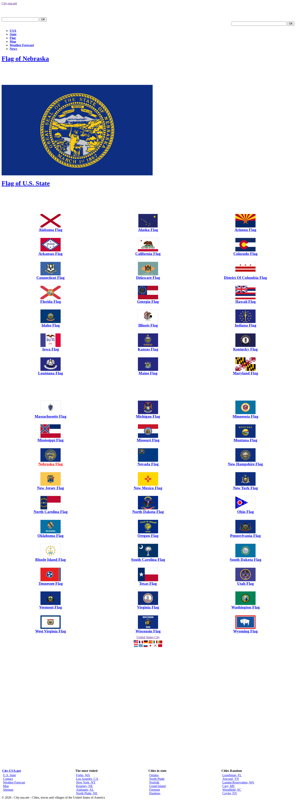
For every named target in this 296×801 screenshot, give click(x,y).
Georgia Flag (148, 301)
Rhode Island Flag (50, 559)
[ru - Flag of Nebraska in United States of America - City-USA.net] (146, 646)
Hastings (154, 793)
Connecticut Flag (50, 278)
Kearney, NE (84, 786)
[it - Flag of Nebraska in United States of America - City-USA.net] (155, 642)
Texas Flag (148, 583)
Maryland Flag (245, 373)
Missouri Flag (148, 440)
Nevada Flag (148, 464)
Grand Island (157, 786)
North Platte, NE (86, 793)
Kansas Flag (148, 349)
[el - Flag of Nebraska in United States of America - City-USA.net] (141, 646)
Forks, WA (83, 775)
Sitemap (8, 789)
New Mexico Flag (148, 488)
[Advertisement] (75, 76)
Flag (13, 38)
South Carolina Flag (148, 559)
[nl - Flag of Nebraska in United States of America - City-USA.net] (136, 646)
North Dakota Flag (148, 512)
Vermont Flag (50, 607)
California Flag (148, 254)
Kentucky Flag (245, 349)
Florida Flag (50, 301)
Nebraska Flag (50, 464)
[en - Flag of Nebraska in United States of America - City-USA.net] (136, 642)
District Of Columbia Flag (245, 278)
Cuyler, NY (229, 793)
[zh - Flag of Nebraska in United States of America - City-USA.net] (160, 646)
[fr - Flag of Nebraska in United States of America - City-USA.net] (141, 642)
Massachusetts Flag (50, 416)
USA (13, 30)
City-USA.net (11, 770)
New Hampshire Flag (245, 464)
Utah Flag (245, 583)
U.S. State (9, 775)
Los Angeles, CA (87, 778)
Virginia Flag (148, 607)
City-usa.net (9, 3)
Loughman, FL (232, 775)
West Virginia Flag (50, 631)
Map (13, 41)
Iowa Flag (50, 349)
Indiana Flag (245, 325)
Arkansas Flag (50, 254)
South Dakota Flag (245, 559)
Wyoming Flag (245, 631)
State (13, 34)
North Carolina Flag (51, 512)
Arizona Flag (245, 230)
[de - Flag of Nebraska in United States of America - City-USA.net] (146, 642)
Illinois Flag (148, 325)
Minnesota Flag (245, 416)
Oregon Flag (148, 536)
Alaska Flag (148, 230)
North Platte (157, 778)
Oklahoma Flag (50, 536)
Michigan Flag (148, 416)
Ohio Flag (245, 512)
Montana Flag (245, 440)
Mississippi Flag (50, 440)
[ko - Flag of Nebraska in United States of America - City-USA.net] (155, 646)
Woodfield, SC (231, 789)
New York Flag (245, 488)
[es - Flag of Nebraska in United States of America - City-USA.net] (151, 642)
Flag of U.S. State (26, 183)
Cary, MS (228, 786)
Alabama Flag (50, 230)
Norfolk (154, 782)
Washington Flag (245, 607)
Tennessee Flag (50, 583)
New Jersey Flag (50, 488)
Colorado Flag (245, 254)
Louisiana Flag (50, 373)
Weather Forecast (22, 45)
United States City (148, 637)
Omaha (153, 775)
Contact (8, 778)
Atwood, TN (230, 778)
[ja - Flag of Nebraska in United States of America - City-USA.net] (150, 646)
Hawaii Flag (245, 301)
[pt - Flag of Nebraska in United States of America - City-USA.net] (160, 642)
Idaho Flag (50, 325)
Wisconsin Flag (148, 631)
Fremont (154, 789)
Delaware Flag (148, 278)
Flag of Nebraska (25, 58)
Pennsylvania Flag (245, 536)
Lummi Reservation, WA (238, 782)
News (13, 48)
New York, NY (86, 782)
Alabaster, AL (85, 789)
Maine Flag (148, 373)
